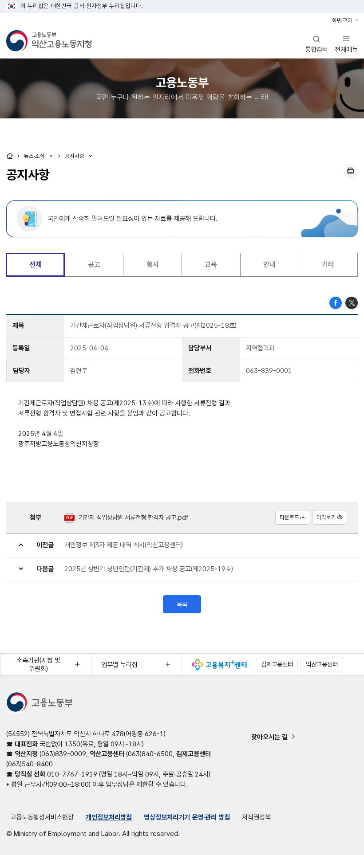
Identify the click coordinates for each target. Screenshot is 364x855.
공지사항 (75, 156)
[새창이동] (219, 665)
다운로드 (289, 517)
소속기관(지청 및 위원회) (38, 664)
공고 (94, 264)
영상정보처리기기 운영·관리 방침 (187, 817)
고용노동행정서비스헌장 (42, 817)
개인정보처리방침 (109, 817)
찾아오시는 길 (269, 737)
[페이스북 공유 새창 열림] (335, 302)
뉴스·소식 (35, 156)
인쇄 (351, 172)
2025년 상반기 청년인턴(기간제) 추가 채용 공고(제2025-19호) (148, 569)
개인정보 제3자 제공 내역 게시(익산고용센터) (123, 545)
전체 (35, 264)
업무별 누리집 (119, 664)
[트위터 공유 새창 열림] (351, 302)
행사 (152, 264)
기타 (328, 264)
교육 (211, 264)
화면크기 (342, 20)
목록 (182, 604)
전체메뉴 (346, 44)
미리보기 (326, 517)
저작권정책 (256, 817)
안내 (269, 264)
